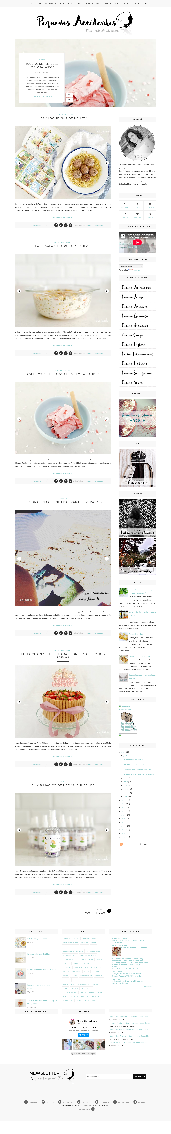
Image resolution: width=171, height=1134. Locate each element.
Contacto (135, 3)
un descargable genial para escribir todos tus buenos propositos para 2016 (127, 982)
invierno (96, 971)
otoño (65, 984)
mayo (126, 782)
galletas (66, 971)
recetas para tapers (69, 992)
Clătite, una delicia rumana (139, 656)
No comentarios (35, 225)
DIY (62, 781)
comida (99, 959)
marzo (126, 789)
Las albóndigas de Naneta (63, 118)
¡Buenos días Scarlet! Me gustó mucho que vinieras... (129, 1029)
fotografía (78, 967)
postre (65, 988)
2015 (123, 837)
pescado (95, 984)
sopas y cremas (68, 1000)
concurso (66, 963)
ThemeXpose (85, 1105)
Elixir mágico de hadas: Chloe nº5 (63, 785)
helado (86, 971)
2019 (123, 822)
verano (42, 59)
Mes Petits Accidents (95, 225)
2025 (123, 800)
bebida (93, 943)
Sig (69, 100)
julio (125, 756)
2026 (123, 752)
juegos (65, 976)
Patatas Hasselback (136, 634)
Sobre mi (114, 3)
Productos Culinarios (70, 938)
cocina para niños (63, 242)
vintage (94, 1000)
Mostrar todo (148, 986)
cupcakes (85, 963)
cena (73, 947)
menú (75, 980)
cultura (63, 498)
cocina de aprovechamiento (73, 951)
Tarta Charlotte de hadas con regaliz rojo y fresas (63, 655)
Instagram (150, 207)
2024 (123, 804)
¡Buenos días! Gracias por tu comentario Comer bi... (129, 1036)
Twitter (137, 207)
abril (125, 785)
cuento (76, 963)
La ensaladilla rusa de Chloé (63, 246)
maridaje (66, 980)
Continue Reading (62, 217)
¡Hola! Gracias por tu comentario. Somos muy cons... (129, 1042)
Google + (125, 217)
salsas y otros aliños (87, 992)
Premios (124, 3)
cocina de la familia (70, 955)
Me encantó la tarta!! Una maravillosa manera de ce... (129, 1023)
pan (72, 984)
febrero (126, 793)
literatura (99, 976)
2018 (123, 826)
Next (107, 163)
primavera (74, 988)
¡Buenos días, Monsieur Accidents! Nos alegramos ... (129, 1016)
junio (126, 778)
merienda (83, 980)
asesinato (84, 943)
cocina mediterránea (88, 955)
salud (100, 992)
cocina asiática (62, 370)
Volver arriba (84, 1109)
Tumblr (150, 217)
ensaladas (66, 967)
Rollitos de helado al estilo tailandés (63, 374)
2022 (123, 811)
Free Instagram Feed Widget (84, 1054)
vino (87, 1000)
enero (126, 796)
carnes (65, 947)
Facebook (124, 207)
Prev (19, 163)
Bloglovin (137, 217)
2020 (123, 818)
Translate (136, 270)
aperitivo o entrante (62, 114)
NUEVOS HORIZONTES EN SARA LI (125, 969)
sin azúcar (74, 996)
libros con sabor (86, 976)
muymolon (116, 979)
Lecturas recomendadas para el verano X (63, 502)
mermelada (94, 980)
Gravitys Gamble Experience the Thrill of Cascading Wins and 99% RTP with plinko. (126, 975)
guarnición (76, 971)
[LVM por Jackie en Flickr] (128, 732)
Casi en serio (117, 972)
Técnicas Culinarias (89, 938)
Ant (69, 95)
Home (31, 3)
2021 (123, 815)
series (65, 996)
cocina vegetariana (86, 959)
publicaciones (86, 988)
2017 (123, 830)
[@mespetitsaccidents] (72, 1022)
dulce (94, 963)
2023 (123, 807)
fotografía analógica (93, 967)
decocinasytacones (120, 945)
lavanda (74, 976)
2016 (123, 833)
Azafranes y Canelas (120, 938)
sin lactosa (96, 996)
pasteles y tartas (83, 984)
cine (79, 947)
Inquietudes (84, 3)
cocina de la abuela (93, 951)
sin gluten (84, 996)
